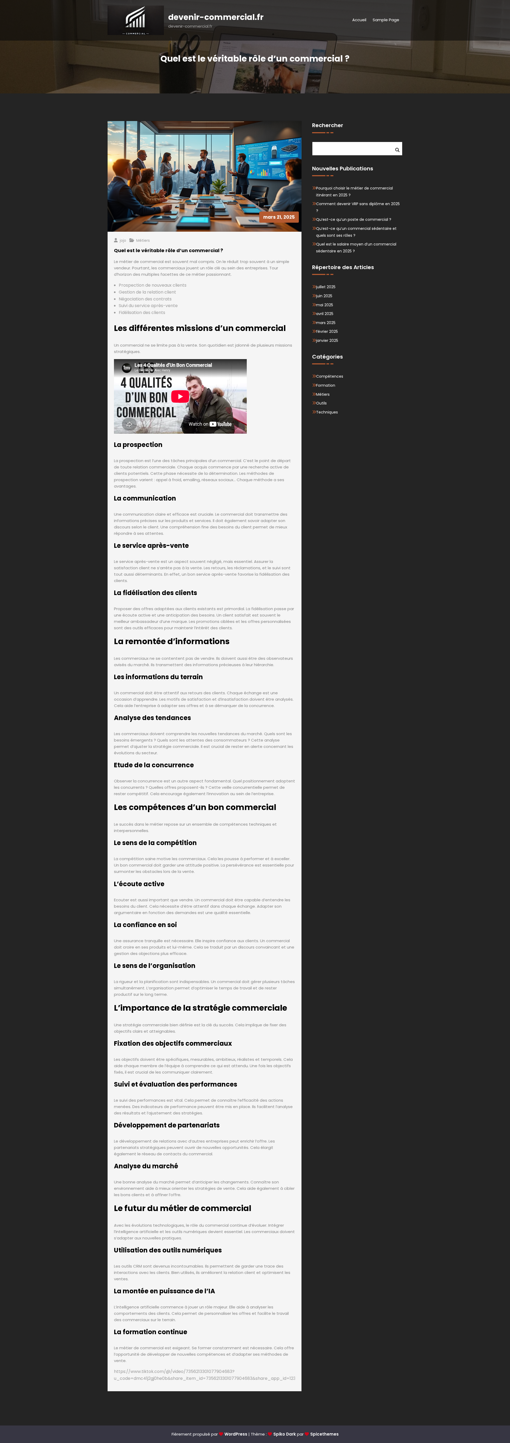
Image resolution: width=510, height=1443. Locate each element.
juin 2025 (324, 296)
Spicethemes (324, 1434)
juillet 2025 (325, 287)
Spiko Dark (284, 1434)
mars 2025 (325, 322)
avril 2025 (324, 313)
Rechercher (327, 125)
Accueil (359, 20)
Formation (325, 385)
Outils (321, 403)
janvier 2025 (327, 340)
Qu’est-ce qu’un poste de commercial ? (353, 219)
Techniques (327, 412)
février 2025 (327, 331)
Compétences (329, 376)
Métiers (143, 240)
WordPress (235, 1434)
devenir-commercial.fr (216, 17)
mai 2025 (324, 305)
